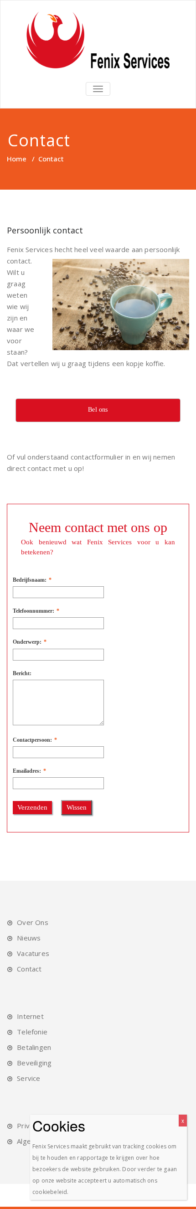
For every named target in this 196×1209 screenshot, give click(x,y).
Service (28, 1078)
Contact (29, 968)
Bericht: (22, 673)
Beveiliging (34, 1062)
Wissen (77, 807)
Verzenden (32, 807)
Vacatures (33, 953)
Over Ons (32, 922)
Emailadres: (27, 771)
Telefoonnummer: (33, 611)
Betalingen (34, 1047)
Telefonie (32, 1031)
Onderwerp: (27, 642)
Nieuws (29, 937)
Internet (30, 1016)
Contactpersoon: (32, 740)
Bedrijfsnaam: (29, 580)
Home (16, 158)
